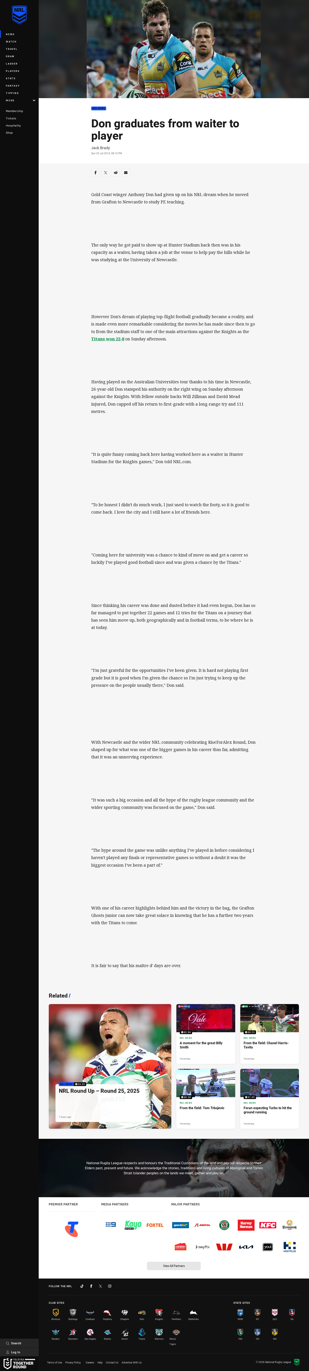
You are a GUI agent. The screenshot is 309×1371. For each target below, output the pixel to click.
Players (13, 71)
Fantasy (13, 85)
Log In (15, 1352)
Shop (9, 132)
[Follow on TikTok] (82, 1286)
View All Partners (174, 1266)
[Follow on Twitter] (100, 1286)
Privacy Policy (73, 1362)
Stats (11, 78)
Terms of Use (54, 1362)
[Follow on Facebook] (91, 1286)
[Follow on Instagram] (109, 1286)
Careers (90, 1362)
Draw (10, 56)
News (10, 34)
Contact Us (112, 1362)
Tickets (11, 118)
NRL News (98, 108)
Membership (14, 111)
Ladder (12, 63)
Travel (12, 48)
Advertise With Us (132, 1362)
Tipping (12, 93)
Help (100, 1362)
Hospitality (13, 125)
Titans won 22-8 (107, 339)
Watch (11, 41)
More (10, 100)
